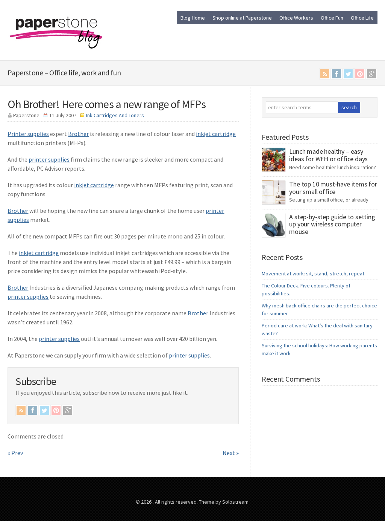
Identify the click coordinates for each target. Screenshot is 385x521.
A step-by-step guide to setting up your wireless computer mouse (332, 224)
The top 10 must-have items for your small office (333, 188)
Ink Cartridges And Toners (115, 115)
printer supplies (49, 159)
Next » (231, 453)
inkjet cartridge (216, 134)
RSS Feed (324, 73)
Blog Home (192, 17)
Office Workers (296, 17)
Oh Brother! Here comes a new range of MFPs (106, 104)
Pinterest (359, 73)
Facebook (336, 73)
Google (371, 73)
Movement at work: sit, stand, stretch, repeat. (313, 273)
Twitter (348, 73)
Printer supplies (28, 134)
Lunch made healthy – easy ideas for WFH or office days (328, 155)
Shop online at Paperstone (242, 17)
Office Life (362, 17)
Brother (78, 134)
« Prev (15, 453)
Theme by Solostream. (224, 501)
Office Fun (332, 17)
